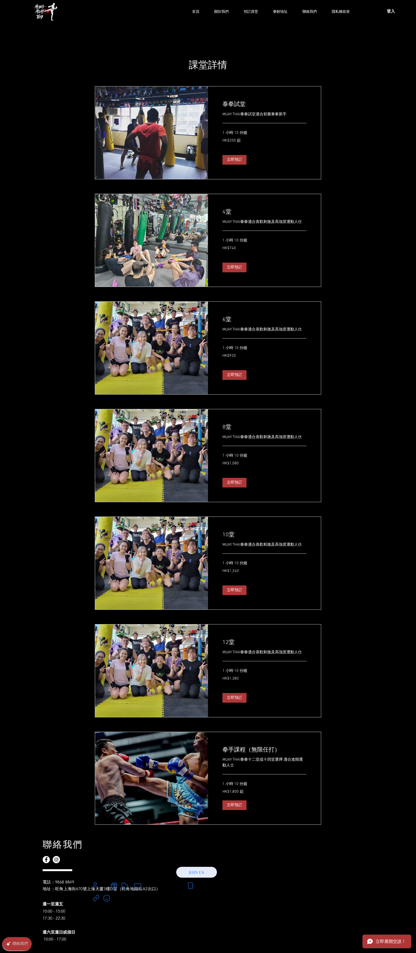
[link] (264, 105)
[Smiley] (106, 898)
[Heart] (138, 886)
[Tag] (125, 886)
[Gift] (114, 885)
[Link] (96, 898)
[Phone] (190, 885)
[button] (234, 160)
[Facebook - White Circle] (46, 859)
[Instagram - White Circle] (56, 859)
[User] (95, 885)
